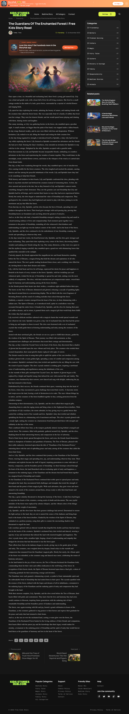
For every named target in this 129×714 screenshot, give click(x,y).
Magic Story (40, 691)
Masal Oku (82, 686)
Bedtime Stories (96, 79)
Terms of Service (65, 694)
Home (36, 14)
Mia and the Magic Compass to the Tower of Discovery (110, 129)
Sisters (92, 58)
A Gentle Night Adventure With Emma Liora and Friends (110, 115)
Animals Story (41, 694)
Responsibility (95, 74)
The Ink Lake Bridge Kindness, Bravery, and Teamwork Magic (110, 142)
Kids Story (82, 694)
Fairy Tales (94, 53)
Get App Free (69, 47)
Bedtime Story (47, 14)
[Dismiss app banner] (126, 3)
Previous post (25, 653)
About (60, 686)
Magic (91, 48)
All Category (60, 14)
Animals (92, 84)
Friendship (19, 18)
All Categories (41, 699)
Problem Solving (96, 38)
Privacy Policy (64, 691)
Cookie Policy (64, 688)
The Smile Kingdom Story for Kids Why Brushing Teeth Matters (110, 102)
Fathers (92, 43)
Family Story (40, 697)
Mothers (92, 33)
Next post (63, 655)
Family (92, 69)
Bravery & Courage (97, 64)
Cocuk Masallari (85, 688)
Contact (71, 14)
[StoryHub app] (4, 3)
